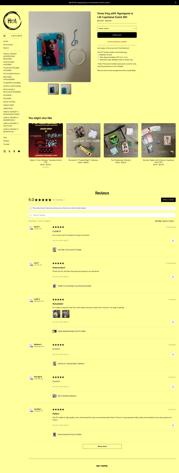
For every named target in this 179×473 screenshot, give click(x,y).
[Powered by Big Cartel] (102, 465)
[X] (9, 151)
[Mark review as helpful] (173, 240)
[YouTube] (19, 151)
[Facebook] (14, 151)
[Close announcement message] (175, 2)
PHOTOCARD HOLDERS (8, 63)
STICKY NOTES (9, 102)
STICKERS (7, 99)
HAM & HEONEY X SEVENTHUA (10, 130)
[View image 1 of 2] (53, 89)
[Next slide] (88, 46)
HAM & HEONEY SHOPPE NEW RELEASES (10, 56)
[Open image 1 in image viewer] (60, 46)
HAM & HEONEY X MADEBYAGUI (10, 119)
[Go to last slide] (31, 46)
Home (5, 41)
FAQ (5, 138)
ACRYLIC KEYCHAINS (12, 86)
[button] (65, 200)
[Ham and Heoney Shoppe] (12, 20)
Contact (6, 144)
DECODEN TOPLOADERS (9, 78)
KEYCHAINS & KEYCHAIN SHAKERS (12, 90)
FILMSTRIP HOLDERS (12, 83)
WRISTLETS (7, 108)
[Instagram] (4, 151)
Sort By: (158, 221)
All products (8, 45)
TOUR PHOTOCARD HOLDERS (11, 69)
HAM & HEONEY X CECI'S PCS (10, 124)
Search (6, 48)
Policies (6, 141)
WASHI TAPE (8, 105)
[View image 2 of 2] (65, 89)
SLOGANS (7, 95)
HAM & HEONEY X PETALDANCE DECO (11, 113)
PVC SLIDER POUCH (11, 74)
